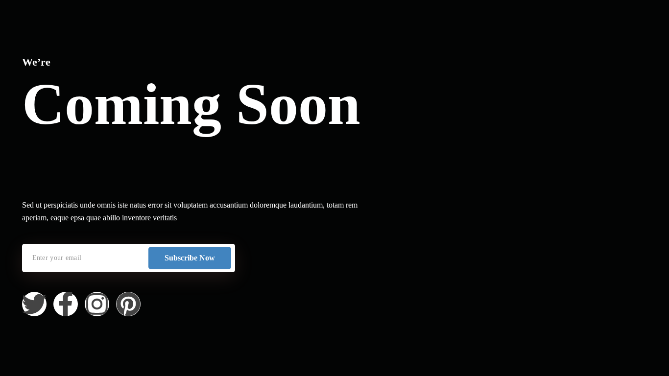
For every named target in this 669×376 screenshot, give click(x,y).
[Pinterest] (128, 304)
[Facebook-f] (65, 304)
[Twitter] (34, 304)
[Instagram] (97, 304)
